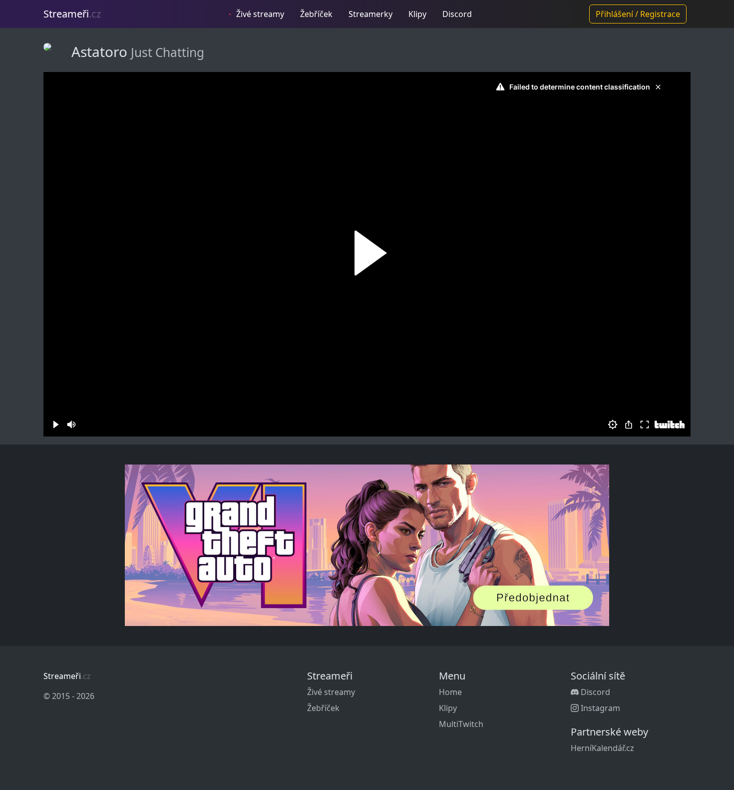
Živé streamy (259, 14)
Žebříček (316, 14)
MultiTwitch (461, 724)
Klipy (417, 14)
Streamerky (370, 14)
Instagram (599, 708)
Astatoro (101, 51)
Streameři (72, 13)
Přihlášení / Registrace (638, 14)
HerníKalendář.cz (602, 748)
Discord (457, 14)
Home (450, 692)
